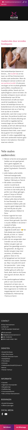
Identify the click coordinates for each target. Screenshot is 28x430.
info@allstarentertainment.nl (12, 2)
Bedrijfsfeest (5, 359)
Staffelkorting (5, 389)
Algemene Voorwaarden (9, 385)
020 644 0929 (7, 333)
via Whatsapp (21, 427)
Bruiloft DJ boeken (7, 403)
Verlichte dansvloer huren (9, 356)
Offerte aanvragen (7, 405)
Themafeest (5, 361)
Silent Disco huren (7, 354)
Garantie (4, 382)
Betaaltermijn (5, 387)
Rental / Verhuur (6, 370)
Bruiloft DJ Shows (7, 352)
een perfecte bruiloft (8, 83)
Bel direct (7, 427)
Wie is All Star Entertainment (10, 393)
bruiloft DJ (13, 74)
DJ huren (4, 363)
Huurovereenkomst (7, 391)
